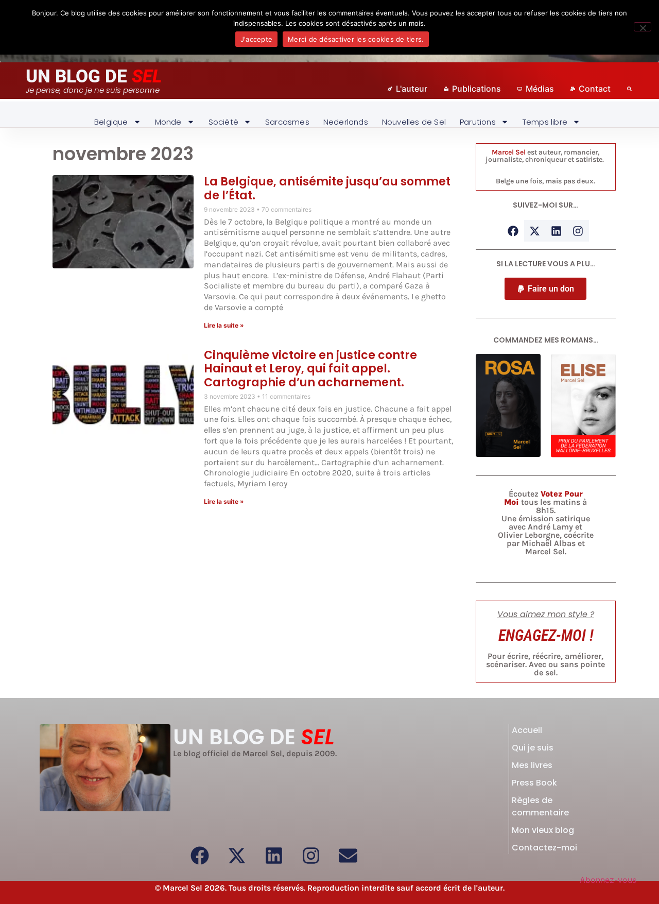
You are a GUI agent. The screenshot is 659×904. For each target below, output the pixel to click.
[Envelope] (348, 855)
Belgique (111, 121)
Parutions (478, 121)
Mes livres (532, 765)
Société (223, 121)
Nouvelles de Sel (414, 121)
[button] (545, 289)
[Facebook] (513, 231)
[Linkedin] (556, 231)
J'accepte (256, 39)
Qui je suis (532, 748)
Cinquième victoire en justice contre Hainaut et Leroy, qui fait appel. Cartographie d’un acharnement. (310, 368)
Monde (168, 121)
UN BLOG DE (94, 76)
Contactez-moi (544, 848)
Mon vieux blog (543, 830)
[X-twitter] (535, 231)
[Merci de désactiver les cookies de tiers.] (642, 26)
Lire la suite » (224, 325)
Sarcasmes (287, 121)
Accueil (527, 730)
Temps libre (545, 121)
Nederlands (345, 121)
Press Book (534, 783)
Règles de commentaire (540, 806)
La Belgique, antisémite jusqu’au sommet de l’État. (327, 188)
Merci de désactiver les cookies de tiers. (356, 39)
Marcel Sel (509, 152)
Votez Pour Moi (543, 498)
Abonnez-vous (608, 880)
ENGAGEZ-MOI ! (545, 635)
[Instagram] (578, 231)
